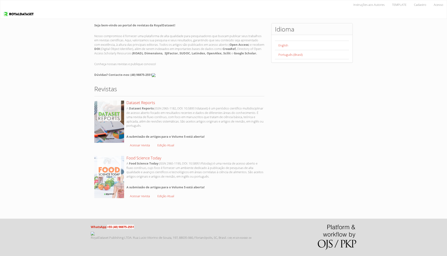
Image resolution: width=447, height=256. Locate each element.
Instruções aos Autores (369, 5)
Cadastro (420, 5)
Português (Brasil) (290, 55)
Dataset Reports (140, 102)
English (283, 45)
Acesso (438, 5)
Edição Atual (165, 145)
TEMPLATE (399, 5)
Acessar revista (140, 145)
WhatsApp (98, 227)
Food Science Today (143, 158)
